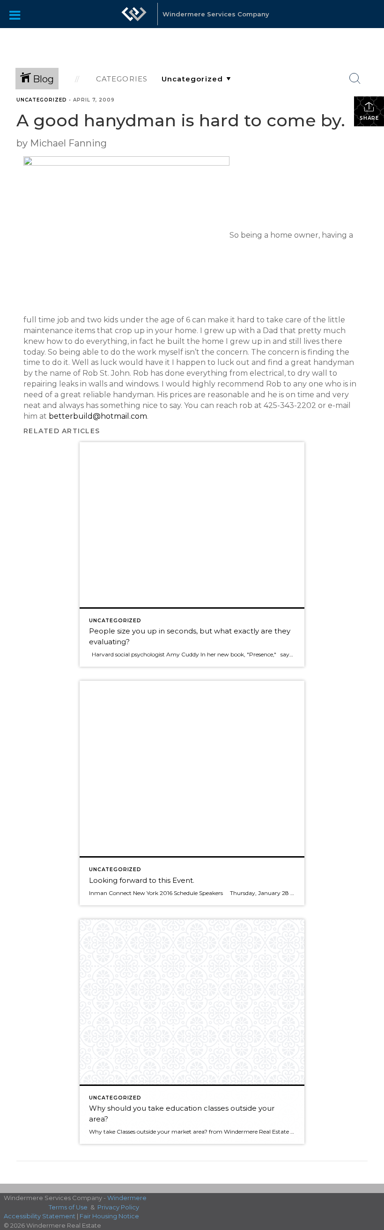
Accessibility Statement (39, 1216)
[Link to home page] (134, 18)
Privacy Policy (118, 1207)
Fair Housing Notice (109, 1216)
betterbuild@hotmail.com (98, 416)
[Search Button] (355, 78)
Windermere (127, 1197)
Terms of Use (68, 1207)
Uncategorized (41, 100)
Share (369, 118)
